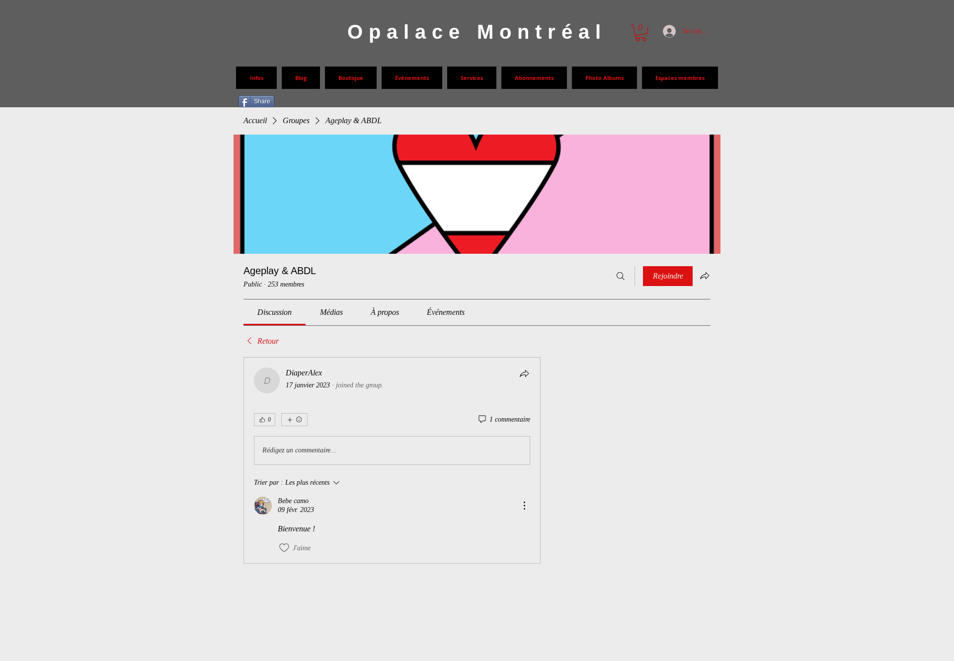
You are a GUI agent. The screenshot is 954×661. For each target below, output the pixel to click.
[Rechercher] (621, 276)
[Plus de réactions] (294, 419)
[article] (392, 460)
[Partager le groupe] (705, 276)
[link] (274, 312)
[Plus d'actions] (524, 506)
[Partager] (524, 373)
